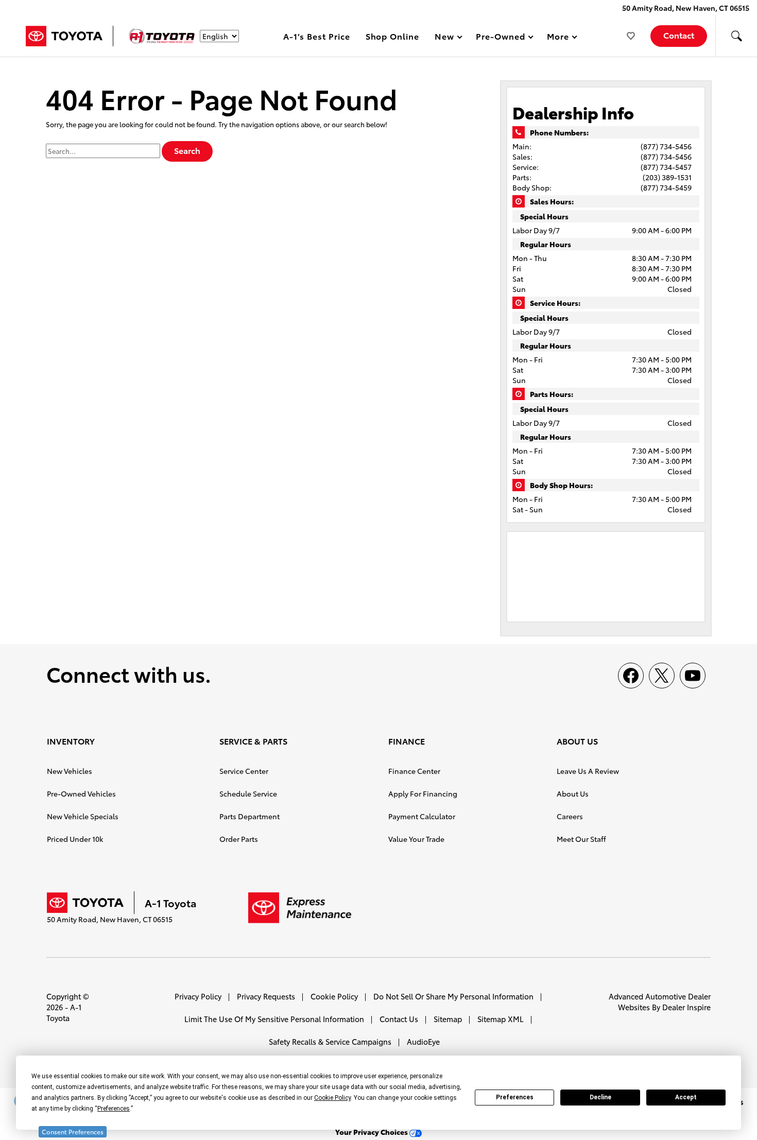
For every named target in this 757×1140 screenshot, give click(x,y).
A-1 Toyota (63, 1012)
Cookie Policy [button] (332, 1097)
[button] (736, 36)
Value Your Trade (416, 839)
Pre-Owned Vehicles (81, 793)
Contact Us (399, 1018)
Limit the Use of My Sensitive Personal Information (274, 1018)
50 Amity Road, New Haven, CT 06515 (685, 8)
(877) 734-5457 (666, 167)
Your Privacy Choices (372, 1132)
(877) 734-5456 (666, 146)
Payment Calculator (421, 816)
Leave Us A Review (588, 771)
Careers (570, 816)
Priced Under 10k (75, 839)
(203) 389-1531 (667, 177)
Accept (686, 1097)
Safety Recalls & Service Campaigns (330, 1041)
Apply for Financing (422, 793)
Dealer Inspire (686, 1006)
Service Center (243, 771)
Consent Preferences (73, 1131)
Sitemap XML (500, 1018)
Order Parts (238, 839)
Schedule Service (248, 793)
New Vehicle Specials (82, 816)
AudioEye (423, 1041)
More (558, 38)
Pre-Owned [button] (500, 38)
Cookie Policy (334, 996)
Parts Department (249, 816)
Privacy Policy (198, 996)
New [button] (446, 38)
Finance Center (414, 771)
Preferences (515, 1097)
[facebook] (631, 675)
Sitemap (448, 1018)
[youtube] (693, 675)
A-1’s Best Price (316, 36)
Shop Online (393, 36)
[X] (662, 675)
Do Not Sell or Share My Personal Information (453, 996)
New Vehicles (69, 771)
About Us (573, 793)
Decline (600, 1097)
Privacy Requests (266, 996)
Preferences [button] (113, 1108)
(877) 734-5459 (666, 187)
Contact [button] (678, 35)
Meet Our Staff (581, 839)
